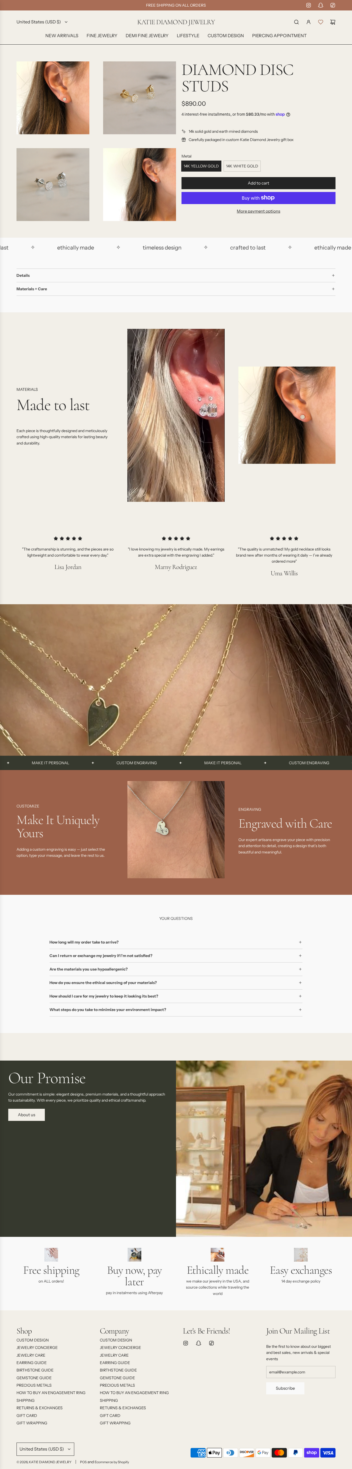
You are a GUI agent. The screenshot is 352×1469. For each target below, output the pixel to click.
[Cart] (333, 22)
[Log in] (308, 22)
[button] (22, 832)
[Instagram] (308, 5)
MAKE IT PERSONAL (173, 762)
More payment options (258, 211)
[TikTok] (333, 5)
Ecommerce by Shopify (112, 1462)
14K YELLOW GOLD (201, 166)
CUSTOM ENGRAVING (87, 762)
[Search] (296, 22)
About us (26, 1114)
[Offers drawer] (321, 22)
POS (83, 1462)
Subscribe (285, 1388)
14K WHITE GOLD (242, 166)
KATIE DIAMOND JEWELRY (176, 22)
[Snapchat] (321, 5)
